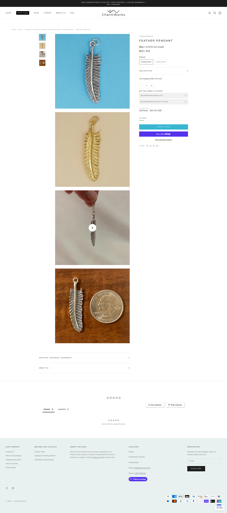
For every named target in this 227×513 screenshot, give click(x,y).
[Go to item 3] (42, 54)
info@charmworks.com (141, 468)
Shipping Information (13, 460)
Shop (20, 30)
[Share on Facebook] (147, 146)
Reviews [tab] (47, 409)
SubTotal (143, 110)
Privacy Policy (11, 467)
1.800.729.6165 (140, 473)
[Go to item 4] (42, 63)
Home (8, 13)
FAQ (72, 13)
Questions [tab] (62, 409)
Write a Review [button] (176, 405)
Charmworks (146, 36)
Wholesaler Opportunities (44, 460)
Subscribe (196, 469)
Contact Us (10, 452)
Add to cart (163, 127)
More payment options (163, 140)
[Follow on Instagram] (13, 488)
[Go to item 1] (42, 37)
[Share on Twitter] (151, 146)
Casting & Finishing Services (45, 456)
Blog (36, 13)
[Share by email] (157, 146)
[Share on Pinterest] (154, 146)
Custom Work (40, 452)
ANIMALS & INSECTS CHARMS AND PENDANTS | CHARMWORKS (49, 30)
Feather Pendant (83, 30)
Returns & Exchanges (13, 456)
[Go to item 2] (42, 45)
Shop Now (22, 13)
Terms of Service (12, 463)
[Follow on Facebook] (7, 488)
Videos (47, 13)
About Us (60, 13)
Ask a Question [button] (156, 405)
